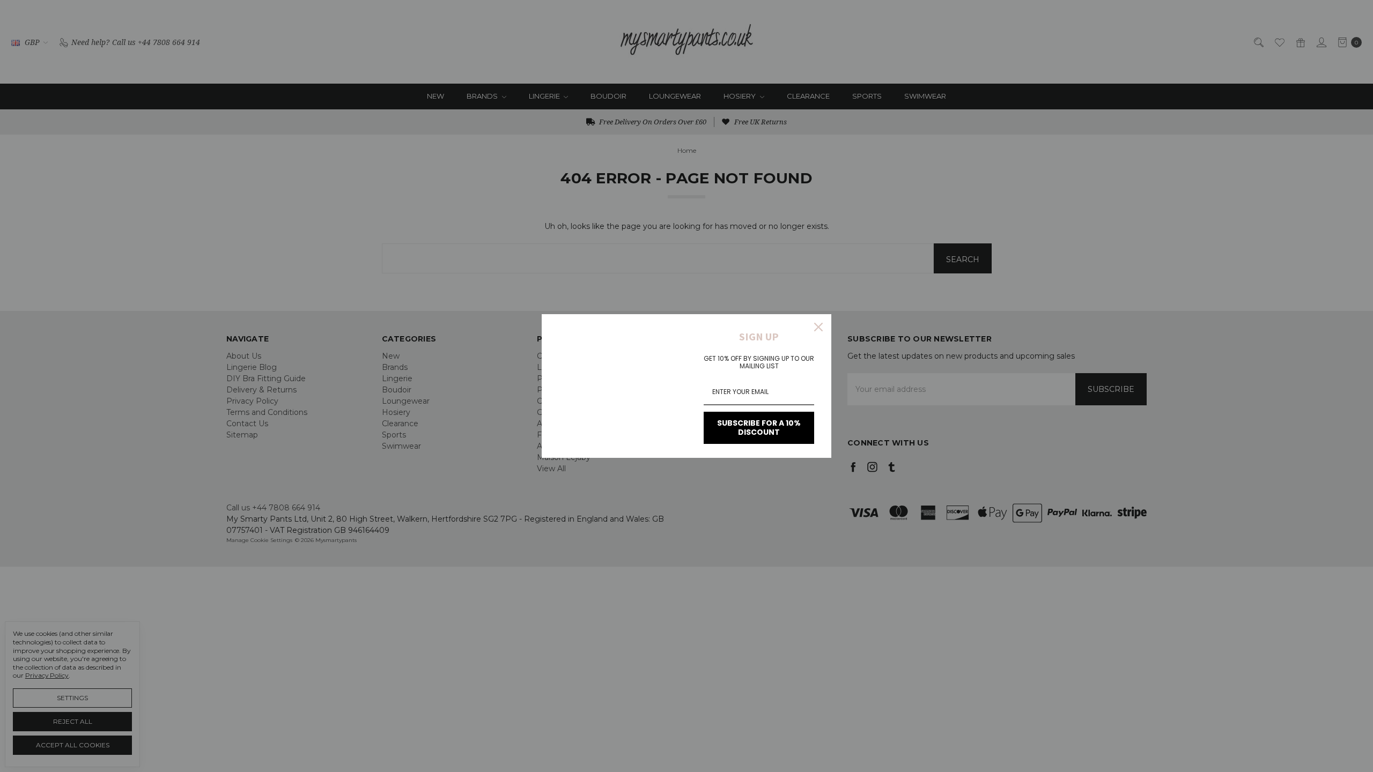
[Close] (818, 327)
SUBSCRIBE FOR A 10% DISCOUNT (759, 427)
